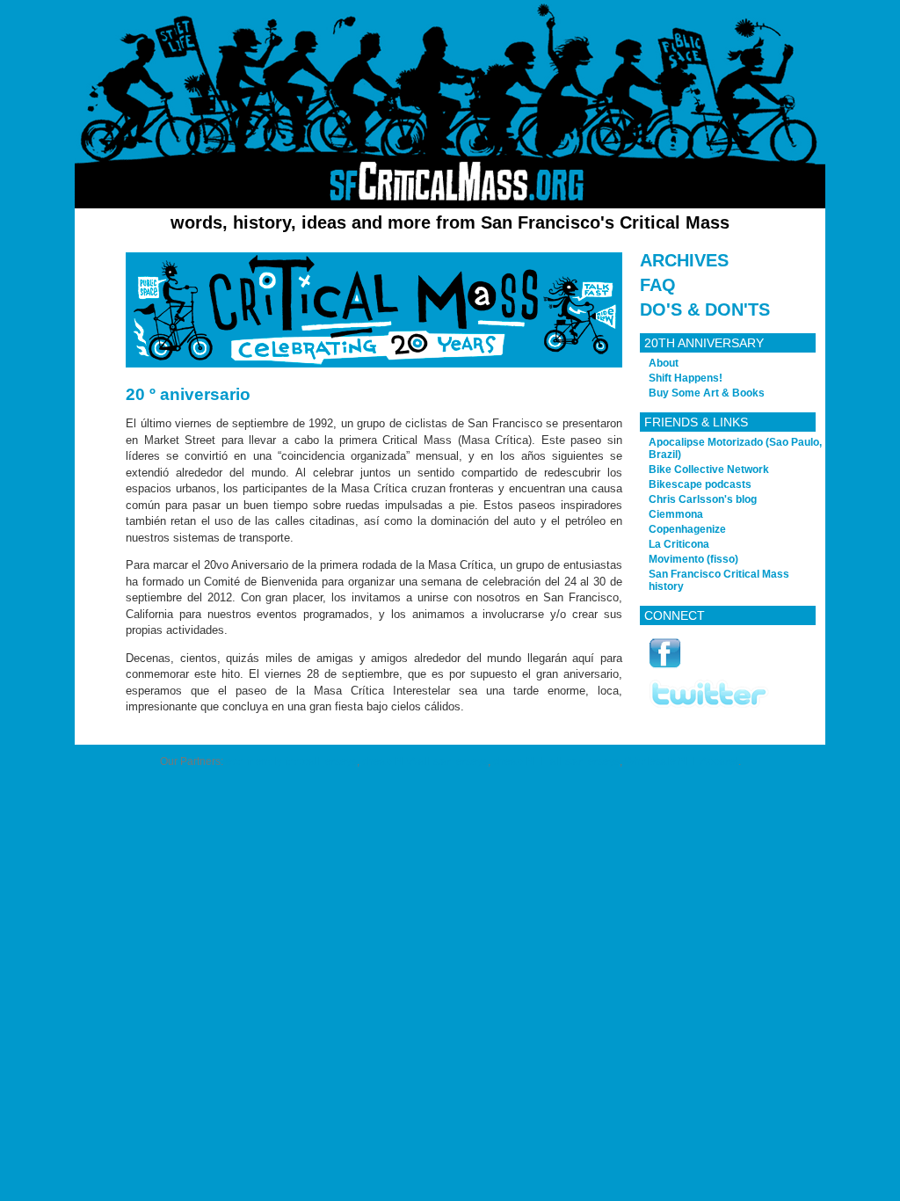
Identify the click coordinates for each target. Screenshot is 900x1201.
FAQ (658, 285)
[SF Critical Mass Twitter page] (709, 705)
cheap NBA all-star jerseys (425, 761)
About (664, 363)
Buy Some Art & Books (707, 393)
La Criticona (679, 544)
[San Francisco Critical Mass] (450, 104)
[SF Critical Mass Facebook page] (665, 666)
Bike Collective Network (709, 469)
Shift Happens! (685, 378)
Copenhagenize (687, 529)
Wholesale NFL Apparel (681, 761)
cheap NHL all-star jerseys (556, 761)
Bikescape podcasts (700, 484)
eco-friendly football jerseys (291, 761)
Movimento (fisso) (693, 559)
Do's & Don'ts (705, 309)
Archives (684, 260)
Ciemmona (676, 514)
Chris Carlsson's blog (703, 499)
